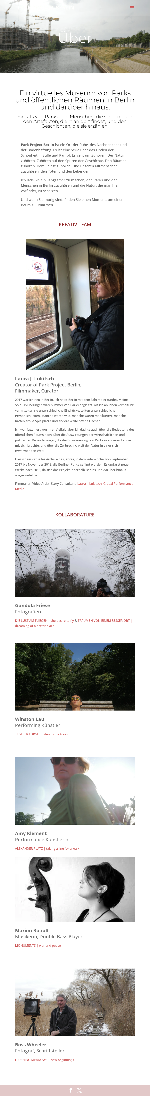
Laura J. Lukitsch (89, 483)
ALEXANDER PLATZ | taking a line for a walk (47, 848)
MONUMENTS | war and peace (38, 945)
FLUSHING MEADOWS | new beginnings (44, 1060)
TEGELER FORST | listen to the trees (41, 734)
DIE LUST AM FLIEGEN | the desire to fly (44, 620)
